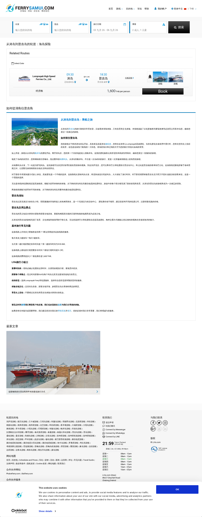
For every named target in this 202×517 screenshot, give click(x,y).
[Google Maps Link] (153, 428)
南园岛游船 (11, 425)
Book (163, 91)
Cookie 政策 (41, 463)
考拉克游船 (84, 443)
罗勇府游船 (73, 443)
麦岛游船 (55, 450)
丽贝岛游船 (22, 421)
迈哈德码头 (69, 82)
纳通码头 (63, 159)
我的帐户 (162, 8)
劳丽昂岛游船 (68, 421)
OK (177, 489)
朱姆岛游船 (30, 436)
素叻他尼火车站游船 (32, 443)
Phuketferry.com (13, 473)
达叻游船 (93, 446)
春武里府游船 (40, 432)
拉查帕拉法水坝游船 (15, 432)
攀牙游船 (29, 432)
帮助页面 (62, 311)
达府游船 (10, 450)
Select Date (19, 63)
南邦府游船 (33, 425)
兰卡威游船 (33, 421)
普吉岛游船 (77, 432)
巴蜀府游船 (43, 429)
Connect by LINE (113, 437)
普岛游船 (87, 432)
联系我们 (61, 463)
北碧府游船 (80, 421)
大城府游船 (76, 425)
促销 (47, 460)
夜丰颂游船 (65, 425)
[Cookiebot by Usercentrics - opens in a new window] (19, 511)
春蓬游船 (51, 432)
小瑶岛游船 (32, 429)
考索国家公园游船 (14, 446)
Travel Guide (88, 460)
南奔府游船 (22, 425)
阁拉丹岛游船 (44, 450)
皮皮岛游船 (39, 439)
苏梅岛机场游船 (52, 446)
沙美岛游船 (50, 436)
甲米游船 (29, 439)
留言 (69, 311)
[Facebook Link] (153, 422)
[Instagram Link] (165, 422)
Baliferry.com (27, 473)
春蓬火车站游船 (64, 432)
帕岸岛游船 (65, 429)
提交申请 (109, 422)
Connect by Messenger (115, 429)
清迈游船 (19, 439)
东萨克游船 (11, 421)
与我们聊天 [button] (110, 426)
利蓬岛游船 (56, 421)
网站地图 (52, 463)
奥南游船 (10, 429)
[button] (183, 8)
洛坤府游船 (61, 436)
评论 (70, 460)
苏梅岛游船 (39, 446)
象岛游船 (83, 446)
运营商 (64, 460)
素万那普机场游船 (62, 439)
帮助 (146, 8)
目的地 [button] (129, 8)
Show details (45, 511)
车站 (139, 8)
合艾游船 (44, 425)
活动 (52, 460)
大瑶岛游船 (88, 425)
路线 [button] (118, 8)
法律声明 (10, 463)
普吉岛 (103, 78)
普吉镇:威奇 (102, 82)
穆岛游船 (49, 439)
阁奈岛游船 (32, 450)
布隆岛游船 (54, 429)
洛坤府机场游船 (74, 436)
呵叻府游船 (54, 425)
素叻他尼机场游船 (14, 443)
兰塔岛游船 (45, 421)
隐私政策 (31, 463)
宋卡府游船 (20, 429)
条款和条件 (20, 463)
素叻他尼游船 (77, 439)
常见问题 (78, 460)
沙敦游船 (40, 436)
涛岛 (70, 78)
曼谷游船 (19, 436)
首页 (111, 8)
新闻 (57, 460)
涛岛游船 (10, 439)
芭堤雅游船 (28, 446)
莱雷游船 (65, 446)
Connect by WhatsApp (115, 433)
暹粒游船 (10, 436)
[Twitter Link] (159, 422)
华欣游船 (91, 421)
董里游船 (74, 446)
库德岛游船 (76, 429)
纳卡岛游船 (62, 443)
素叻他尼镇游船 (49, 443)
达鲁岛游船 (20, 450)
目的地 (15, 460)
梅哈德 (108, 144)
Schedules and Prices (28, 460)
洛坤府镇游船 (89, 436)
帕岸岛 (38, 153)
